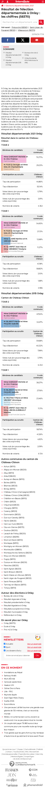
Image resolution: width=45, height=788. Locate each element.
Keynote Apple (10, 695)
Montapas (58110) (11, 543)
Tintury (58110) (10, 588)
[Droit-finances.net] (33, 775)
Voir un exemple (34, 644)
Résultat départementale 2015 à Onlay (13, 62)
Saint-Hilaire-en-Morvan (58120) (17, 575)
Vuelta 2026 (9, 701)
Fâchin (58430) (10, 521)
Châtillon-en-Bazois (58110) (15, 498)
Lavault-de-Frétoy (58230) (15, 533)
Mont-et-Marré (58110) (13, 540)
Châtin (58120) (10, 502)
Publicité (40, 749)
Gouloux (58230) (11, 530)
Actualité (9, 644)
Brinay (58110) (9, 489)
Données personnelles (9, 754)
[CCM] (33, 770)
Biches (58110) (10, 482)
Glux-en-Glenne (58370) (14, 527)
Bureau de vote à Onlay (13, 596)
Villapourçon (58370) (26, 30)
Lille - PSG (8, 691)
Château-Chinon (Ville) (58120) (16, 495)
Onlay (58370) (10, 623)
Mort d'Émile (9, 679)
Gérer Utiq (39, 754)
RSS (26, 752)
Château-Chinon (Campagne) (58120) (19, 492)
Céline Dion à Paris (12, 688)
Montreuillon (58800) (13, 549)
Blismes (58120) (10, 486)
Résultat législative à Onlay (15, 605)
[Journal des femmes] (11, 770)
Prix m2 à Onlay (10, 630)
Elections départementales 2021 (20, 6)
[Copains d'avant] (11, 780)
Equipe (20, 749)
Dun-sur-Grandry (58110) (14, 518)
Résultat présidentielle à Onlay (17, 602)
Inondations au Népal (13, 672)
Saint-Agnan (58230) (12, 569)
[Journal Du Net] (11, 775)
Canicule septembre (13, 682)
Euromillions (9, 704)
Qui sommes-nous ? (9, 749)
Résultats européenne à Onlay (17, 609)
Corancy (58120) (10, 511)
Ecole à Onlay (9, 626)
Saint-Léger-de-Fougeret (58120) (17, 578)
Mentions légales (17, 756)
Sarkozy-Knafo (10, 675)
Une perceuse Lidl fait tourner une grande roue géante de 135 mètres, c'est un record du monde (24, 710)
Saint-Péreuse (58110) (13, 581)
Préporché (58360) (20, 27)
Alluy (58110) (9, 473)
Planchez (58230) (11, 565)
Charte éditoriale (29, 749)
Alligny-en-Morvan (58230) (15, 470)
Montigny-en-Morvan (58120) (16, 546)
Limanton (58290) (11, 537)
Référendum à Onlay (13, 615)
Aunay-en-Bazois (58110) (14, 479)
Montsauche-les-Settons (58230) (18, 553)
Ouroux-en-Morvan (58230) (15, 562)
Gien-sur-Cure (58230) (13, 524)
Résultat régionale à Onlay (15, 599)
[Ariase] (11, 785)
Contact (9, 752)
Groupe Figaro (29, 756)
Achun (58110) (9, 466)
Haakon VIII (9, 685)
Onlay (26, 58)
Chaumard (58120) (11, 505)
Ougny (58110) (10, 559)
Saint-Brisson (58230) (13, 572)
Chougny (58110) (11, 508)
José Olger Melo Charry (14, 698)
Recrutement (34, 752)
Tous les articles (18, 752)
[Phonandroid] (33, 785)
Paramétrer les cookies (26, 754)
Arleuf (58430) (10, 476)
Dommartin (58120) (12, 514)
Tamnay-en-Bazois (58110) (15, 585)
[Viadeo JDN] (33, 780)
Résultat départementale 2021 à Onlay (13, 55)
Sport (7, 647)
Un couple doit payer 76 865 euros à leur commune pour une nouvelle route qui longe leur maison (23, 726)
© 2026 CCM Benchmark (23, 759)
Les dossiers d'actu (13, 650)
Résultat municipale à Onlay (16, 612)
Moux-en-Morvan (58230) (14, 556)
